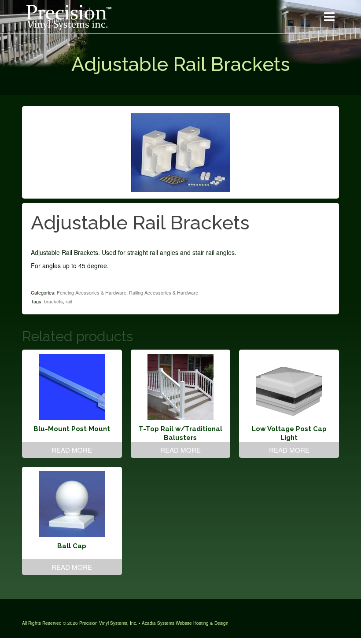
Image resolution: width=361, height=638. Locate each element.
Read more (72, 449)
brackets (53, 301)
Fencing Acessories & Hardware (91, 292)
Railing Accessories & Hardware (163, 292)
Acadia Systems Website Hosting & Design (185, 623)
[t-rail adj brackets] (180, 151)
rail (69, 301)
